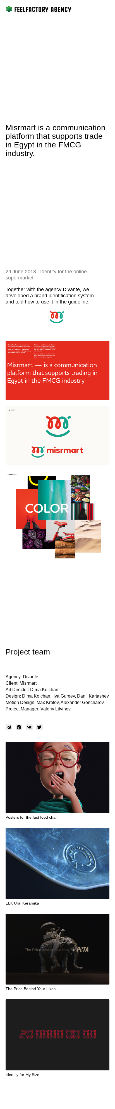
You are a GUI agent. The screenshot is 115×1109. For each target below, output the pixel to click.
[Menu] (106, 9)
